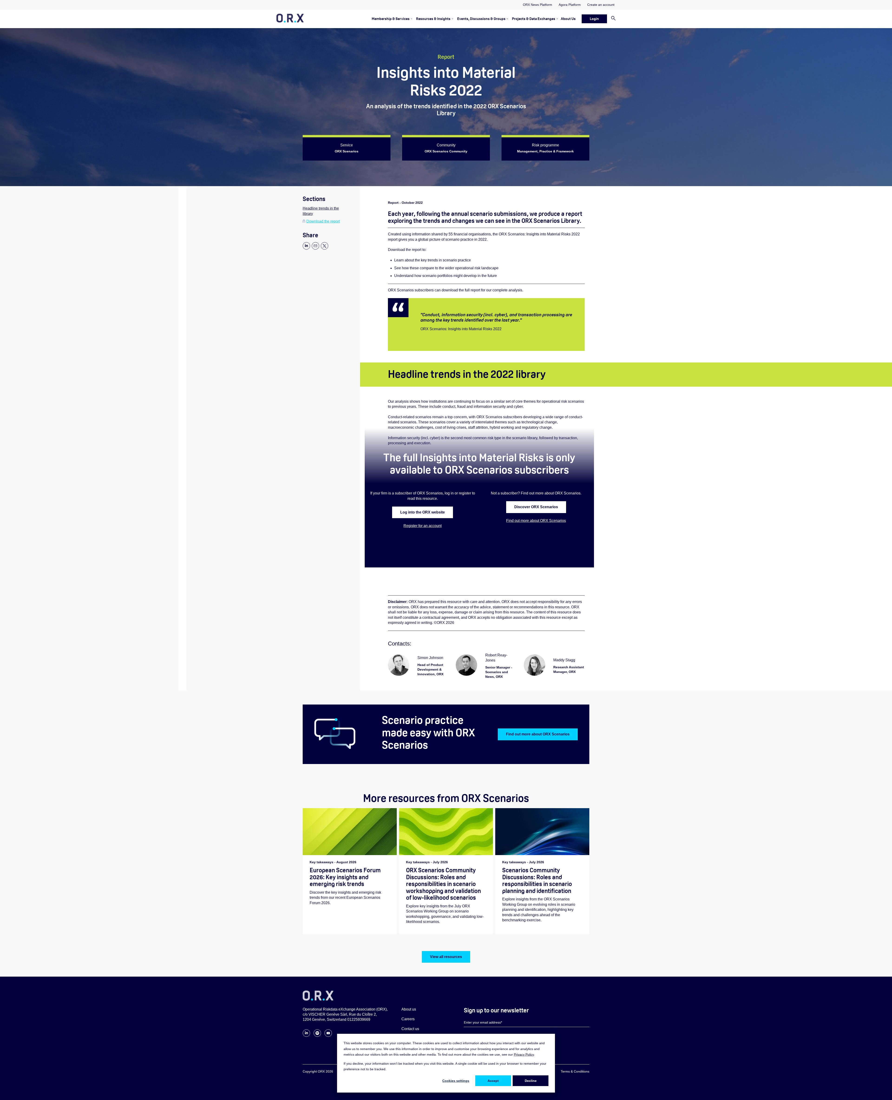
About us (408, 1009)
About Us (568, 18)
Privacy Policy (524, 1054)
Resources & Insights (433, 18)
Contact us (410, 1029)
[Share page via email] (315, 248)
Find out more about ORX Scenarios (536, 521)
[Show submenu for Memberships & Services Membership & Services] (411, 18)
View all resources (446, 957)
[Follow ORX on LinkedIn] (306, 1035)
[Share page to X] (324, 248)
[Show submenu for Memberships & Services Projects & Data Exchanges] (556, 18)
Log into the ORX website (422, 512)
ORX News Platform (537, 5)
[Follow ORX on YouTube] (328, 1035)
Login (594, 18)
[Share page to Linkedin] (306, 248)
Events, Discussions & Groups (481, 18)
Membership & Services (391, 18)
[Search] (611, 18)
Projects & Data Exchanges (533, 18)
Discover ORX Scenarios (536, 507)
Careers (408, 1019)
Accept (493, 1081)
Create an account (600, 5)
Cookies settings (455, 1081)
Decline (531, 1081)
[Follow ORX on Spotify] (317, 1035)
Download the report (323, 221)
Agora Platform (570, 5)
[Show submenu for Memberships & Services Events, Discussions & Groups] (506, 18)
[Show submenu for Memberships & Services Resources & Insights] (451, 18)
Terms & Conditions (575, 1071)
